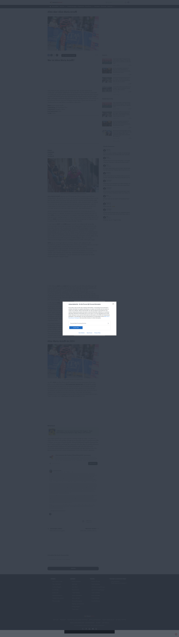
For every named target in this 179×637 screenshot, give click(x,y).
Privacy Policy (97, 332)
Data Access (89, 332)
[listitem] (89, 323)
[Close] (113, 304)
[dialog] (89, 318)
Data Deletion (82, 332)
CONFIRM (76, 327)
